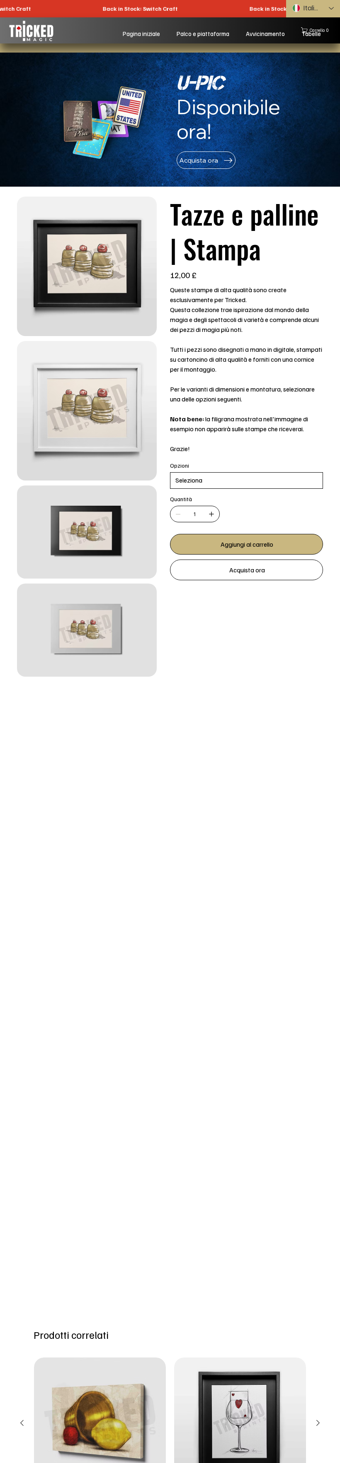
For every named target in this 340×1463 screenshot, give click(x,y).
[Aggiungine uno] (211, 514)
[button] (316, 30)
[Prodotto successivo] (318, 1423)
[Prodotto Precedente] (22, 1423)
